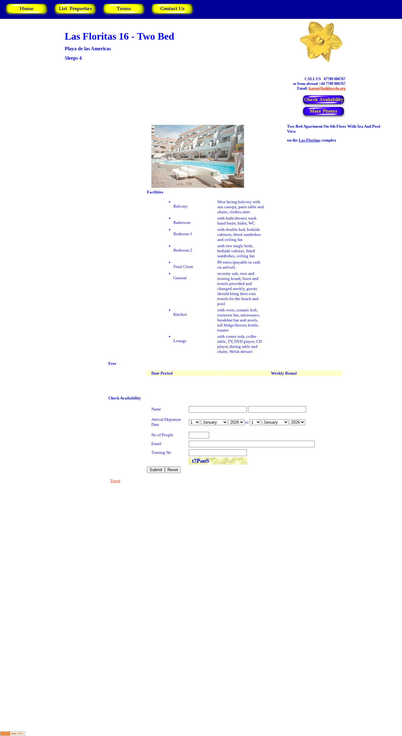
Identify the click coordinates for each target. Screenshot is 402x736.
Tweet (115, 480)
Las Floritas (309, 140)
